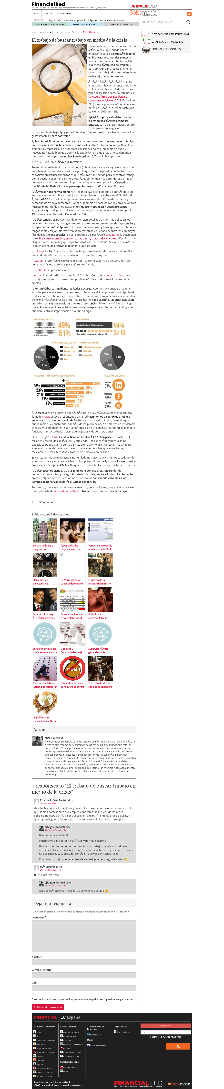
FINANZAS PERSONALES (121, 24)
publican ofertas (116, 275)
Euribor (39, 1032)
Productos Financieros (45, 1040)
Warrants (67, 1048)
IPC (37, 1036)
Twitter (38, 261)
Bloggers (37, 32)
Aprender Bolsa (123, 1032)
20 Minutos (112, 234)
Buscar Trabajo (69, 1036)
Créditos (39, 1056)
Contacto (48, 13)
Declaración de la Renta (73, 1044)
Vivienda (67, 1040)
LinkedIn (39, 251)
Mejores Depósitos (44, 1076)
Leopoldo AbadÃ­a (65, 491)
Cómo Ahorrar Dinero (72, 1052)
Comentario (39, 917)
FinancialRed (48, 4)
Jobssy (37, 275)
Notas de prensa (64, 13)
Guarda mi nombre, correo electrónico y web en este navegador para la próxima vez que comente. (83, 999)
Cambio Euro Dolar (71, 1056)
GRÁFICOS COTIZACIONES (85, 24)
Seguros (39, 1064)
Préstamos (40, 1060)
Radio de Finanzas (98, 1045)
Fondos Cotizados (44, 1048)
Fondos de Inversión (45, 1052)
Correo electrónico (42, 970)
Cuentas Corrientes (44, 1072)
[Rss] (189, 14)
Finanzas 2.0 (95, 1034)
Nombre (37, 957)
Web (34, 983)
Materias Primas (70, 1067)
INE (56, 437)
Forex (65, 1071)
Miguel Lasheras (91, 32)
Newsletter (165, 1025)
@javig (46, 416)
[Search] (188, 22)
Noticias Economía (71, 1032)
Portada (46, 32)
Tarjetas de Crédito (44, 1068)
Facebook (39, 270)
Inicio (36, 13)
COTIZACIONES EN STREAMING (49, 24)
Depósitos (40, 1044)
